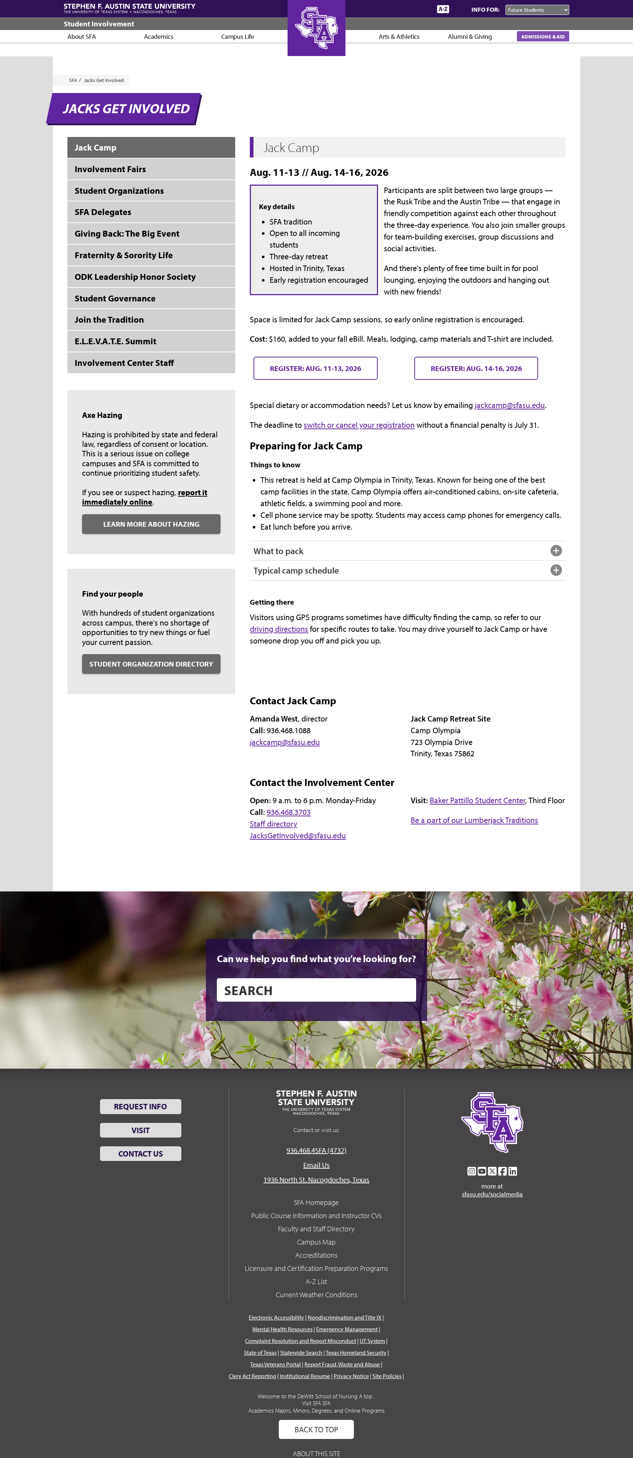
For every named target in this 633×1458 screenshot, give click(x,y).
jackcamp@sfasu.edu (510, 405)
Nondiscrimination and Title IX (344, 1317)
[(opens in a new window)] (471, 1171)
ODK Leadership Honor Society (135, 276)
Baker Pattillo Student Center (477, 800)
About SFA (81, 36)
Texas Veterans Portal (275, 1364)
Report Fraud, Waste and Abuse (342, 1364)
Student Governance (115, 298)
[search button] (405, 990)
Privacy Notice (351, 1376)
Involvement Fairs (110, 168)
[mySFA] (422, 9)
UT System (372, 1340)
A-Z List (316, 1281)
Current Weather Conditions (316, 1294)
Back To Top (316, 1429)
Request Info (140, 1106)
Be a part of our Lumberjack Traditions (474, 820)
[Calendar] (403, 9)
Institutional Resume (305, 1376)
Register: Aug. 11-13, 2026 (315, 368)
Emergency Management (347, 1329)
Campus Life (237, 36)
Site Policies (387, 1376)
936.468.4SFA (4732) (316, 1150)
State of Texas (260, 1352)
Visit (141, 1130)
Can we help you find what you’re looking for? (316, 958)
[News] (389, 9)
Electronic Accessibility (276, 1317)
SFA (73, 80)
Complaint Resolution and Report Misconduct (300, 1340)
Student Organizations (119, 190)
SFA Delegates (103, 211)
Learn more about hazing (151, 523)
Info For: (485, 9)
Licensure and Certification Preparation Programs (316, 1268)
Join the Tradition (109, 319)
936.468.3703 (289, 812)
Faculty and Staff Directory (316, 1228)
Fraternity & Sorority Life (124, 254)
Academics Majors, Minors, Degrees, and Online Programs (316, 1410)
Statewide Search (301, 1352)
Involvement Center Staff (124, 362)
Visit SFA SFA (316, 1403)
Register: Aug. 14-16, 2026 (476, 368)
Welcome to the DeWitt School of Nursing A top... (316, 1396)
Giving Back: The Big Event (127, 233)
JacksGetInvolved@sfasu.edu (298, 835)
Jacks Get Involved (104, 80)
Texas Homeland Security (356, 1352)
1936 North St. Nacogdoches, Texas (316, 1179)
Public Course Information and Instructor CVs (316, 1215)
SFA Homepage (316, 1202)
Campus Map (316, 1241)
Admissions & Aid (543, 36)
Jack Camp (95, 147)
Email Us (316, 1164)
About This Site (316, 1453)
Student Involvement (99, 23)
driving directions (279, 629)
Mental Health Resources (282, 1329)
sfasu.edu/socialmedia (492, 1194)
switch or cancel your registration (359, 425)
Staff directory (273, 824)
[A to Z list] (443, 9)
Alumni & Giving (470, 36)
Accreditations (316, 1254)
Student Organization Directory (151, 663)
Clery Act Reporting (252, 1376)
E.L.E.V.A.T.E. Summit (115, 340)
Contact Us (140, 1154)
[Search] (458, 9)
